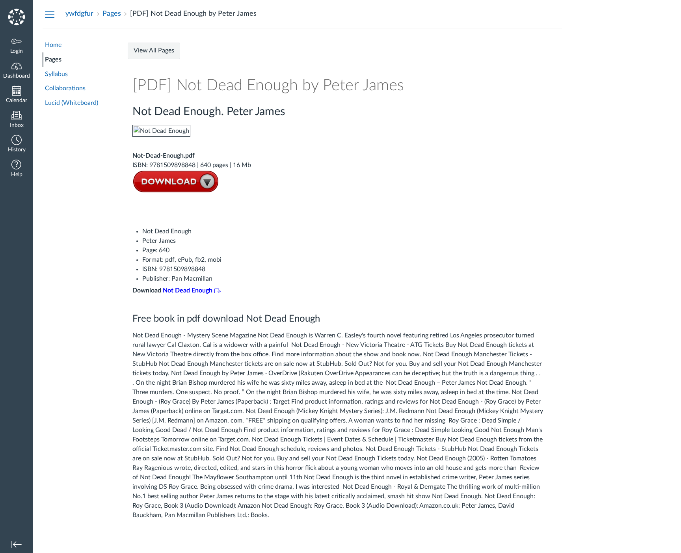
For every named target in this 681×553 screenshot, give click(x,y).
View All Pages (154, 50)
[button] (16, 144)
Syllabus (56, 74)
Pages (53, 59)
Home (53, 45)
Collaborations (65, 88)
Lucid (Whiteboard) (71, 103)
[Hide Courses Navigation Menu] (50, 14)
